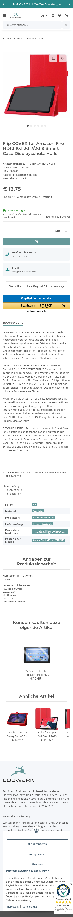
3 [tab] (35, 126)
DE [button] (42, 16)
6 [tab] (45, 126)
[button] (53, 15)
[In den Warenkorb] (6, 50)
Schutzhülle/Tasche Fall (43, 517)
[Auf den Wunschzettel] (63, 58)
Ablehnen (37, 864)
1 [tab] (28, 126)
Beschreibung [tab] (13, 322)
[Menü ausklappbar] (4, 14)
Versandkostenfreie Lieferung (34, 196)
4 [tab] (38, 126)
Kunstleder (38, 511)
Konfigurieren (37, 854)
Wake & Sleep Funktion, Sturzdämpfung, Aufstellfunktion (50, 532)
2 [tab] (31, 126)
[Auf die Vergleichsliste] (53, 58)
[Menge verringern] (7, 231)
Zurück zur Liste (13, 38)
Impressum (12, 906)
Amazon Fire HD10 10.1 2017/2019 (48, 540)
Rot (34, 504)
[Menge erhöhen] (66, 231)
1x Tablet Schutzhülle (42, 524)
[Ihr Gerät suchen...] (66, 25)
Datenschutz (29, 906)
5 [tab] (42, 126)
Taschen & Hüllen (26, 174)
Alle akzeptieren (37, 843)
